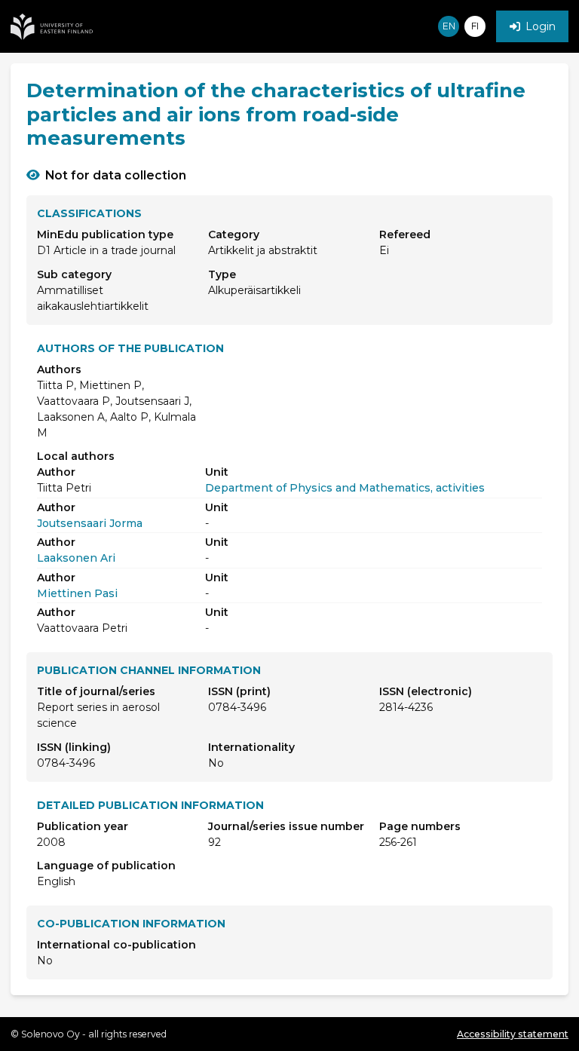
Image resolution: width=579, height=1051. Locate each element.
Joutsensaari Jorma (89, 523)
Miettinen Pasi (77, 593)
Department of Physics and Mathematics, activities (345, 488)
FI (475, 26)
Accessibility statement (512, 1034)
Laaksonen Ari (76, 558)
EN (449, 26)
